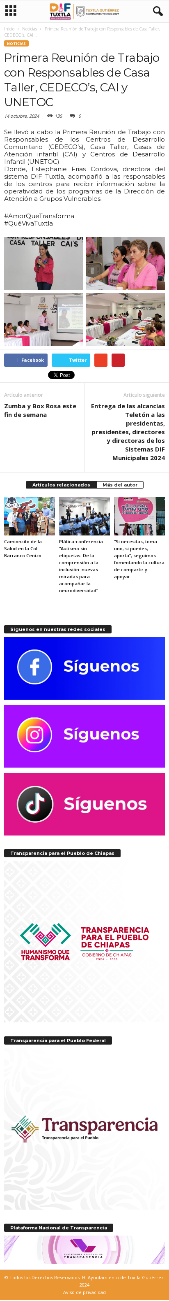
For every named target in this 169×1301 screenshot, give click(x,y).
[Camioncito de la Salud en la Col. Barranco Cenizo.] (29, 516)
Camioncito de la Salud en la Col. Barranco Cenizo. (23, 548)
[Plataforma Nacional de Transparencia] (84, 1250)
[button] (156, 11)
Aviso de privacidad (84, 1292)
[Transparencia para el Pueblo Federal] (84, 1129)
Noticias (16, 43)
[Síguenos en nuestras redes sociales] (84, 668)
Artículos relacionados (61, 485)
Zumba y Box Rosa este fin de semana (40, 410)
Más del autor (120, 485)
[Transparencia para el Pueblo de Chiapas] (84, 941)
